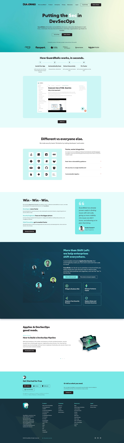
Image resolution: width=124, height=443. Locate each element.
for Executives (45, 412)
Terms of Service (32, 394)
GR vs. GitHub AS (77, 420)
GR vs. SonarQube (78, 422)
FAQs (75, 425)
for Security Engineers (47, 410)
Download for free (29, 350)
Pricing (63, 4)
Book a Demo (96, 4)
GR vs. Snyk (76, 419)
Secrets (44, 430)
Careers (60, 407)
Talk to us (62, 121)
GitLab (75, 412)
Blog (75, 405)
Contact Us (68, 392)
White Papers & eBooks (79, 407)
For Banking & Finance (47, 415)
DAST (43, 425)
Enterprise (57, 4)
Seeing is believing (29, 231)
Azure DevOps (29, 389)
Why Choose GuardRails (47, 405)
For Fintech (44, 417)
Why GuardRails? (42, 4)
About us (60, 405)
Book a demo (61, 412)
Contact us (60, 410)
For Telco (44, 418)
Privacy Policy (41, 394)
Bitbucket (76, 415)
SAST (43, 423)
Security (76, 424)
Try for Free (85, 4)
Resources (70, 4)
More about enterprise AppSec (88, 277)
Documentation (77, 410)
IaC (43, 428)
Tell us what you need (70, 277)
